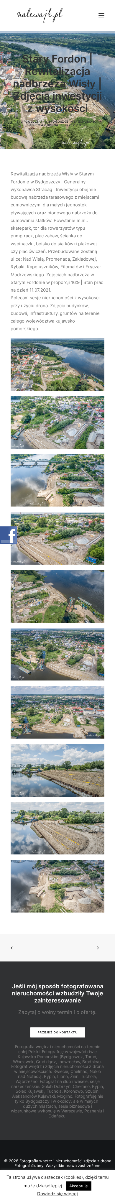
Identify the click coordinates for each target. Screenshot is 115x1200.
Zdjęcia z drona (43, 125)
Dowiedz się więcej (57, 1193)
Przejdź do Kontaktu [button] (57, 1032)
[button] (101, 15)
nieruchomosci (84, 121)
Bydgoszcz (58, 121)
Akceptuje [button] (78, 1185)
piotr (81, 125)
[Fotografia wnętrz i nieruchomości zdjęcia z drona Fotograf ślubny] (40, 15)
